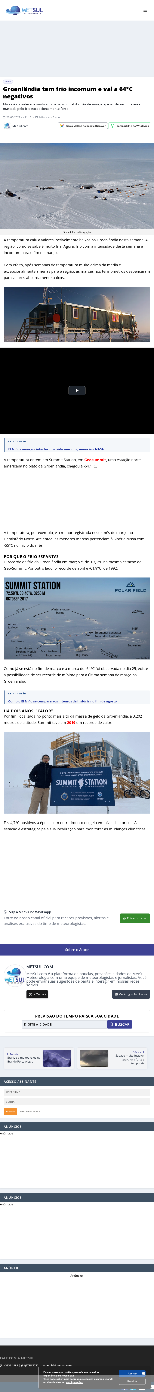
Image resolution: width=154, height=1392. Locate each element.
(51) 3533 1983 (9, 1365)
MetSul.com (20, 126)
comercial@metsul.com (57, 1365)
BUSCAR (122, 1024)
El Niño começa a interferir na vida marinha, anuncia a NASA (56, 449)
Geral (8, 81)
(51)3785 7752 (29, 1365)
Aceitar (132, 1373)
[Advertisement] (77, 1383)
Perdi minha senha (30, 1111)
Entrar (10, 1111)
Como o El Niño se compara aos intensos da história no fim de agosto (62, 701)
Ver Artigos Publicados (133, 994)
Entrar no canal (136, 918)
